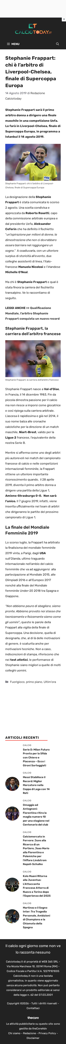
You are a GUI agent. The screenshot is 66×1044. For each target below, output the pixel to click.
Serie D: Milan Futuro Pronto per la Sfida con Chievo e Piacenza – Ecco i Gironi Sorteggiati (36, 757)
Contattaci (33, 1008)
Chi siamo (14, 1033)
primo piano (34, 682)
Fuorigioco (17, 682)
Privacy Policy (47, 1033)
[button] (57, 44)
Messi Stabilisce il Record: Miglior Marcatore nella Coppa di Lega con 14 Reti (36, 785)
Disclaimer (33, 1038)
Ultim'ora (50, 682)
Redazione (29, 1033)
